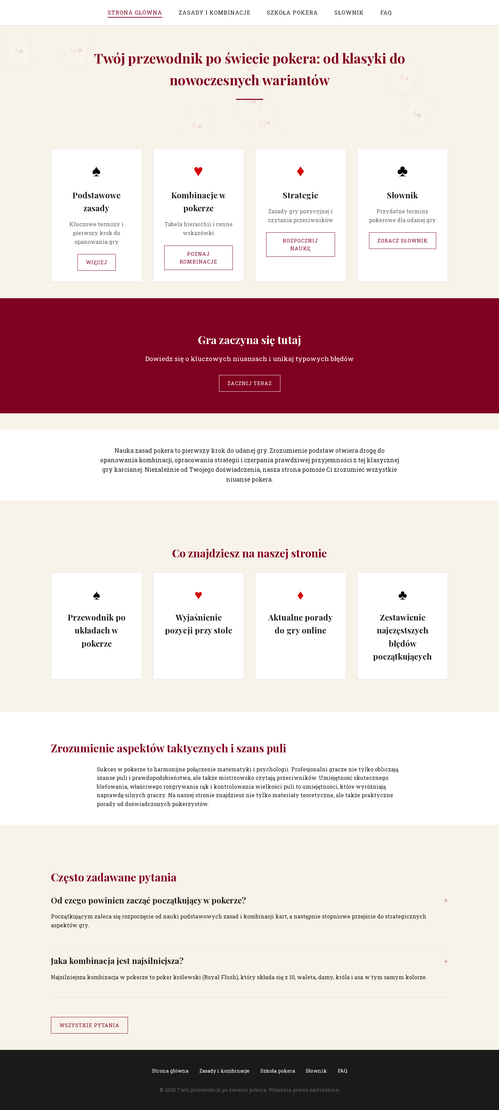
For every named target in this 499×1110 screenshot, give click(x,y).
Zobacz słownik (402, 240)
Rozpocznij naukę (300, 244)
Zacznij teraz (249, 383)
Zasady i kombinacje (215, 12)
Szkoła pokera (292, 12)
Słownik (349, 12)
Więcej (96, 262)
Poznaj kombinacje (198, 258)
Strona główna (135, 12)
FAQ (386, 12)
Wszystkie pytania (89, 1025)
